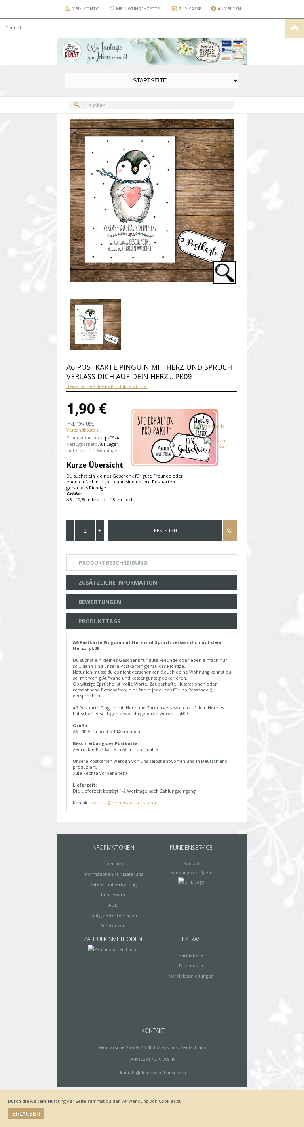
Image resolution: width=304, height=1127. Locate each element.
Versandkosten (82, 430)
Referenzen (112, 925)
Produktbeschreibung (113, 562)
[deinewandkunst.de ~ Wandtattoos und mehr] (152, 51)
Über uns (113, 864)
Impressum (113, 895)
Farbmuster (191, 965)
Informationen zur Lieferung (112, 874)
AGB (113, 905)
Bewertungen (99, 602)
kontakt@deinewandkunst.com (124, 803)
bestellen (165, 530)
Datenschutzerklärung (113, 884)
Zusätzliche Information (117, 582)
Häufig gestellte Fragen (113, 915)
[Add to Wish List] (230, 530)
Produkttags (99, 621)
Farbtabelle (191, 955)
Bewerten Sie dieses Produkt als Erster (107, 386)
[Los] (77, 105)
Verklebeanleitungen (191, 976)
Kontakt (191, 864)
